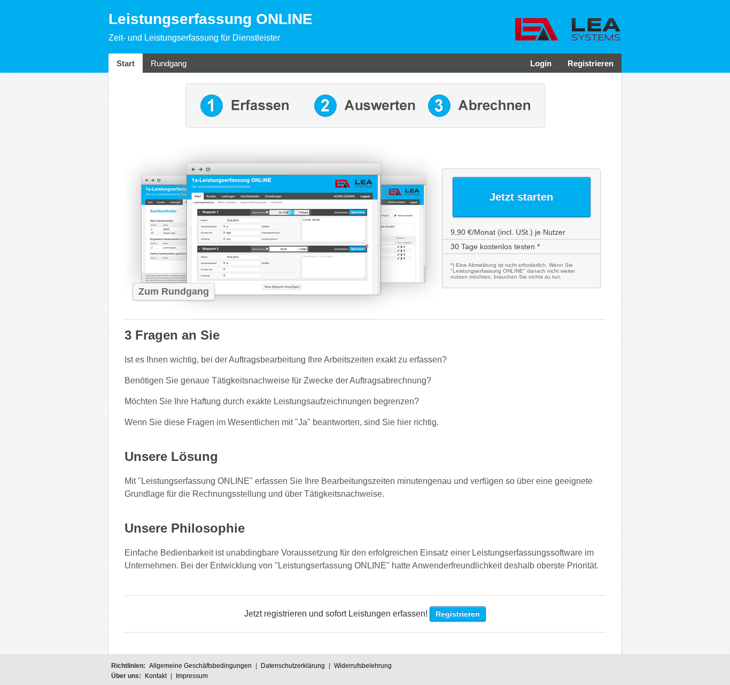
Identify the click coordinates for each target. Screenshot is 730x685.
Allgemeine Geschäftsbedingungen (200, 665)
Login (541, 63)
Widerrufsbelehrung (363, 665)
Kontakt (156, 676)
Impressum (192, 676)
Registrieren (590, 63)
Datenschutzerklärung (293, 665)
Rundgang (169, 63)
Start (126, 63)
